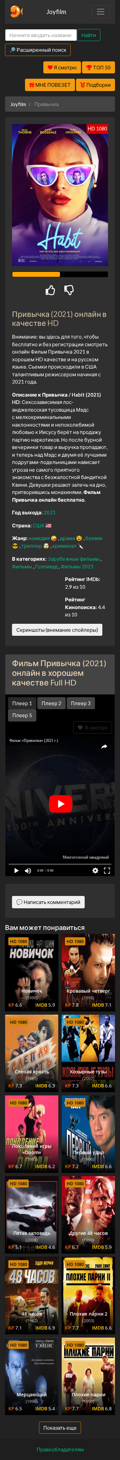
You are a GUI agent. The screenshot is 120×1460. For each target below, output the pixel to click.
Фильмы (22, 566)
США (39, 525)
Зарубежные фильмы (74, 559)
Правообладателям (60, 1449)
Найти (88, 35)
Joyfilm (56, 11)
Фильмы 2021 (77, 566)
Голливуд (47, 566)
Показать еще (60, 1428)
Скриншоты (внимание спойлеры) (57, 630)
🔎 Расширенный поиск (37, 50)
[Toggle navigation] (101, 11)
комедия (40, 538)
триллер (32, 546)
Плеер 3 (81, 703)
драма (68, 538)
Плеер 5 (22, 715)
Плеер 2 (51, 703)
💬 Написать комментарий (48, 902)
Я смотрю (95, 727)
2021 (50, 512)
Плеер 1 (22, 703)
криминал (64, 546)
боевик (94, 538)
